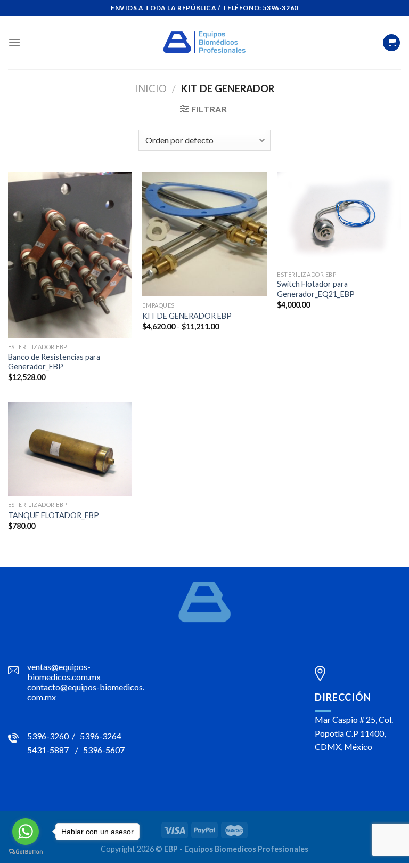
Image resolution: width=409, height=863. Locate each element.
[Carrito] (391, 43)
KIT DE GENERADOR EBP (187, 315)
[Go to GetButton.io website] (26, 852)
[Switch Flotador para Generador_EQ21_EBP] (339, 218)
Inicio (151, 88)
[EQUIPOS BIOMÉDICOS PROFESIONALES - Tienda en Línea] (204, 42)
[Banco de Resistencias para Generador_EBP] (70, 255)
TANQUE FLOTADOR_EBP (53, 515)
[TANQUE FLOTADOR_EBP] (70, 449)
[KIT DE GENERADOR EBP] (204, 234)
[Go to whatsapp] (25, 831)
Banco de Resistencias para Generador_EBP (54, 362)
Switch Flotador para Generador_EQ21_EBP (316, 289)
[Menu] (14, 42)
